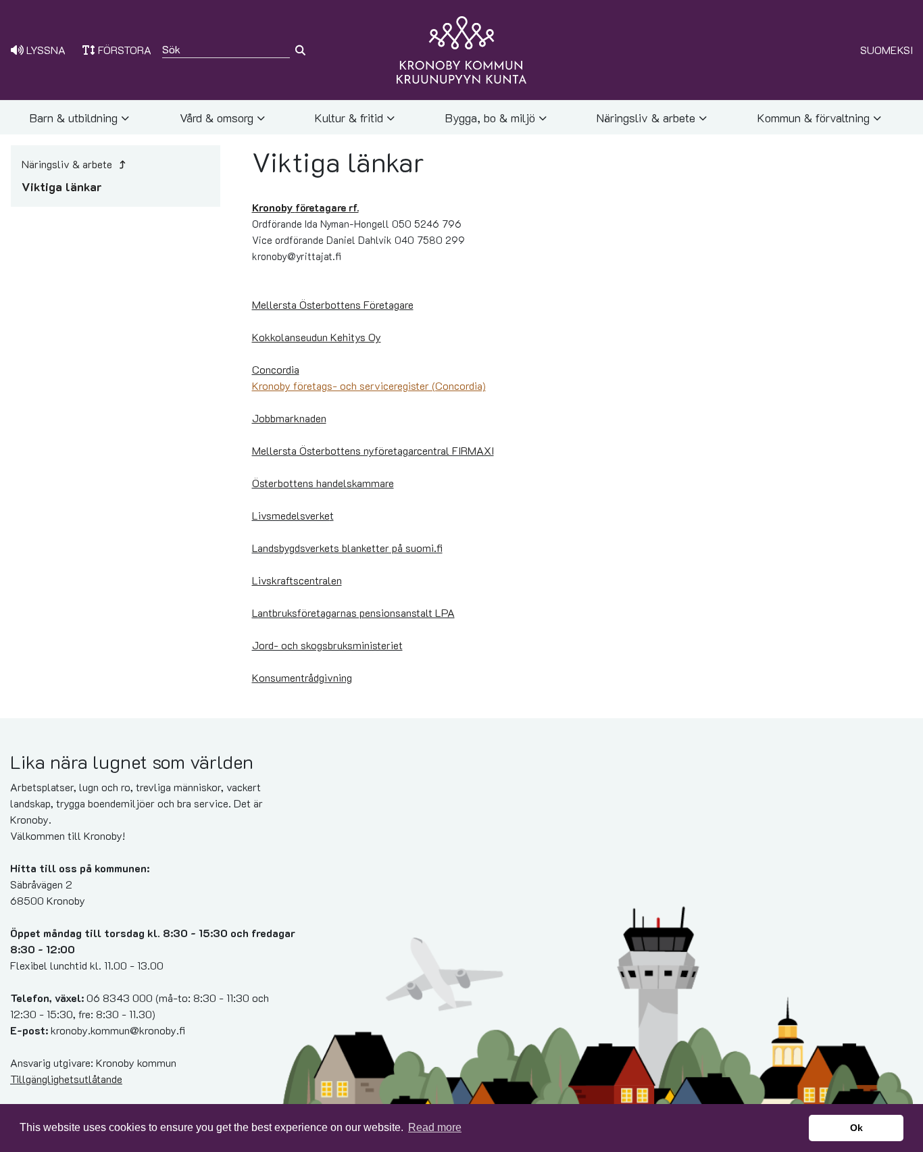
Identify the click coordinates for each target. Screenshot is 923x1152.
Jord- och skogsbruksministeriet (327, 645)
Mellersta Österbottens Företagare (333, 304)
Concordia (275, 369)
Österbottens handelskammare (323, 483)
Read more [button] (435, 1127)
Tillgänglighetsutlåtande (66, 1079)
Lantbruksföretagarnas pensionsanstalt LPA (353, 612)
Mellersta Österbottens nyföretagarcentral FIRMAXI (373, 450)
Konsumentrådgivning (302, 677)
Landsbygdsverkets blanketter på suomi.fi (347, 548)
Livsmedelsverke (291, 515)
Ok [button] (856, 1127)
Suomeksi (886, 50)
